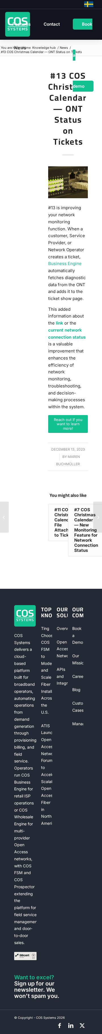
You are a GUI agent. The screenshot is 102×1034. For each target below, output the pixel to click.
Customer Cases (78, 707)
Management (78, 723)
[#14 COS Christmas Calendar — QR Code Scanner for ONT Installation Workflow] (97, 517)
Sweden (88, 4)
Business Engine (65, 263)
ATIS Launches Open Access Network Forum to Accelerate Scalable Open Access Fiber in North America (46, 774)
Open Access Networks (62, 649)
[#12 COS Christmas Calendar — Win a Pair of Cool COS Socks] (4, 517)
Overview (62, 628)
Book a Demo (77, 635)
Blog (76, 689)
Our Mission (78, 659)
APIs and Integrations (62, 676)
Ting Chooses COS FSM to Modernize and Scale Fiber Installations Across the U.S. (46, 670)
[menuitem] (21, 24)
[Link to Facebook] (59, 1025)
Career (78, 676)
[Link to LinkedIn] (70, 1025)
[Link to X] (82, 1025)
